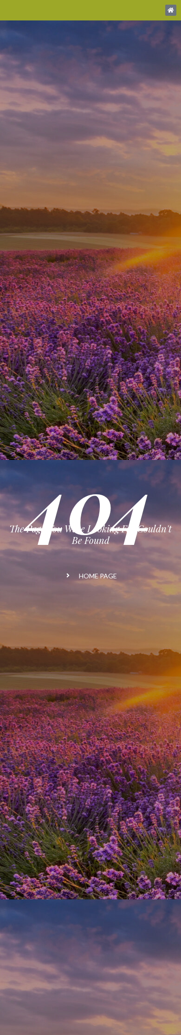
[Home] (170, 10)
